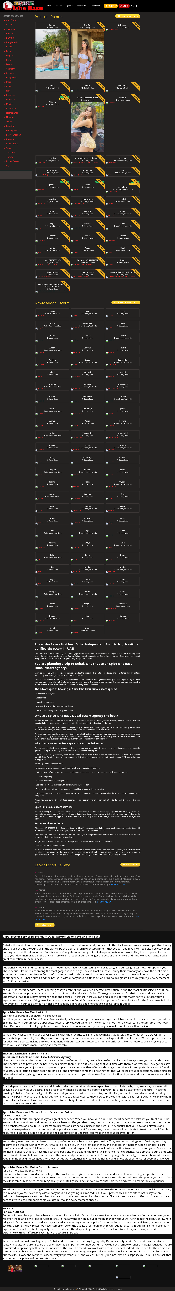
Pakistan (10, 126)
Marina (9, 104)
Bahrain (10, 37)
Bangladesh (12, 42)
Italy (8, 90)
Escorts (59, 6)
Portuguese (12, 130)
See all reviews (130, 864)
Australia (10, 29)
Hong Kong (11, 77)
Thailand (10, 152)
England (10, 55)
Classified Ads (82, 6)
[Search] (132, 6)
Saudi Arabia (12, 143)
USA (8, 165)
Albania (9, 24)
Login (125, 5)
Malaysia (10, 99)
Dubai (9, 51)
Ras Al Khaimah (13, 134)
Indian (9, 86)
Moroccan (11, 108)
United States (12, 161)
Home (49, 6)
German (10, 73)
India (8, 82)
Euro (8, 60)
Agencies (69, 6)
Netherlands (12, 112)
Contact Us (96, 6)
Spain (9, 148)
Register (112, 5)
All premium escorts (128, 16)
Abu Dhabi (11, 20)
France (9, 64)
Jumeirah (10, 95)
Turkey (9, 157)
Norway (10, 117)
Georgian (10, 68)
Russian (10, 139)
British (9, 46)
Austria (9, 33)
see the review (118, 884)
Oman (9, 121)
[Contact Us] (138, 6)
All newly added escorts (126, 302)
